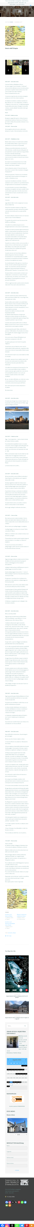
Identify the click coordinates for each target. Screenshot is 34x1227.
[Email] (6, 1205)
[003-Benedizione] (27, 62)
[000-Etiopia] (9, 62)
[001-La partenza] (15, 62)
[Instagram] (9, 1202)
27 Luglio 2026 (17, 1016)
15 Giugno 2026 (17, 994)
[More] (9, 1205)
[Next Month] (25, 1059)
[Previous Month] (8, 1059)
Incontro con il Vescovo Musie (8, 915)
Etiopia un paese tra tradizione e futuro (21, 915)
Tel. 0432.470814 (11, 1196)
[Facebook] (6, 1202)
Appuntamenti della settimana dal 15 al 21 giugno (17, 996)
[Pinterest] (19, 1202)
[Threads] (12, 1202)
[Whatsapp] (22, 1202)
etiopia (14, 933)
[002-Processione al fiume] (21, 62)
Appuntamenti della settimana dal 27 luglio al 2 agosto (17, 1018)
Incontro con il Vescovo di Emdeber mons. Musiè (10, 923)
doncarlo (10, 933)
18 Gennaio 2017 (18, 22)
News (11, 22)
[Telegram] (25, 1202)
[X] (16, 1202)
